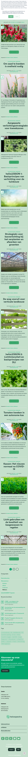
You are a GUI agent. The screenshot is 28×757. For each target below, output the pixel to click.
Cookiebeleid (18, 744)
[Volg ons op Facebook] (2, 738)
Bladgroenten (4, 639)
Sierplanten (9, 641)
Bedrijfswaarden (16, 632)
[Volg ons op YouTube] (18, 738)
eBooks (4, 585)
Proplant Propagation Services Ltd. (14, 618)
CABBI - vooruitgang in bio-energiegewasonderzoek (12, 602)
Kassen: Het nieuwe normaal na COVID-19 (14, 466)
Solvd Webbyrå (17, 755)
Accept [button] (11, 16)
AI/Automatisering (5, 632)
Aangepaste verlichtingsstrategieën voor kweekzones (15, 126)
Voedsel (18, 634)
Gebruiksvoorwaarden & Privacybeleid (14, 746)
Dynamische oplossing (6, 634)
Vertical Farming (21, 641)
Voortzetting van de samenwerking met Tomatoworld (15, 608)
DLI (22, 632)
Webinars (16, 57)
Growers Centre (9, 57)
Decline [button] (17, 16)
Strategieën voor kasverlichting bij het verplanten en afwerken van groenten (14, 239)
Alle (11, 632)
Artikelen (4, 583)
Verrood (13, 634)
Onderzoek (5, 587)
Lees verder (14, 52)
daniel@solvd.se (14, 71)
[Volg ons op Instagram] (6, 738)
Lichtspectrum (20, 639)
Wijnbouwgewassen (6, 643)
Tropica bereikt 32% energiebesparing (14, 622)
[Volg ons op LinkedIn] (14, 738)
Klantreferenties (5, 578)
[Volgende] (17, 569)
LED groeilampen (12, 639)
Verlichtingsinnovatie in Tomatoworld (14, 613)
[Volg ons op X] (10, 738)
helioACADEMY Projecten (8, 592)
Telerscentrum (11, 61)
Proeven (14, 641)
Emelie (22, 22)
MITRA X (3, 641)
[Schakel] (26, 578)
